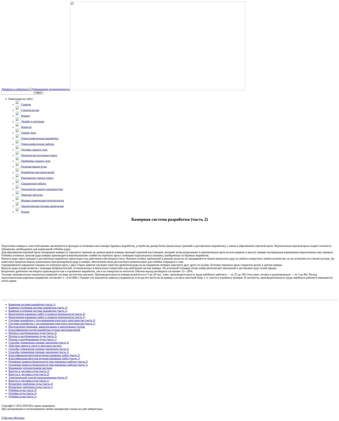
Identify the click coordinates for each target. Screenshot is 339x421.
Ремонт (25, 115)
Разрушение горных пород (37, 177)
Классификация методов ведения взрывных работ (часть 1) (44, 358)
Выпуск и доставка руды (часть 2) (28, 374)
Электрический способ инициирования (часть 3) (37, 377)
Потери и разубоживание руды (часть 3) (32, 333)
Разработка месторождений (37, 172)
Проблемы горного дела (35, 161)
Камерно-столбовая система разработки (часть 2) (37, 307)
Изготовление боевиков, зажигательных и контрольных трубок (46, 326)
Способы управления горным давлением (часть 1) (38, 352)
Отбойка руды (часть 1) (22, 396)
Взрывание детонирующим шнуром (30, 367)
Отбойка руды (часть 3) (22, 390)
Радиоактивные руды (34, 166)
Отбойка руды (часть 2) (22, 393)
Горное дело (28, 132)
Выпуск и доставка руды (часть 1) (28, 380)
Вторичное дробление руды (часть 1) (30, 387)
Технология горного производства (42, 189)
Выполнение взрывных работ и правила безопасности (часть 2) (46, 313)
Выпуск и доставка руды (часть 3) (28, 371)
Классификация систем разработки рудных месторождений (44, 329)
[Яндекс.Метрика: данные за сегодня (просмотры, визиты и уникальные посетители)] (12, 418)
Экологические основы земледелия (42, 206)
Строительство (30, 110)
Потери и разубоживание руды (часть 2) (32, 336)
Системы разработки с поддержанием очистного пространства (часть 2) (51, 320)
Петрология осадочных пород (39, 155)
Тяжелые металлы (32, 194)
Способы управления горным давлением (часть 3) (38, 342)
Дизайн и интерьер (32, 121)
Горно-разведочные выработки (39, 138)
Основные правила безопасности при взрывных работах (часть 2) (48, 361)
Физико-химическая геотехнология (42, 200)
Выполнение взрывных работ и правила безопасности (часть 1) (46, 317)
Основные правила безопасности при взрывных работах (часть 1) (48, 364)
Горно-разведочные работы (37, 144)
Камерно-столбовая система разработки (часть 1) (37, 310)
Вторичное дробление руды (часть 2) (30, 383)
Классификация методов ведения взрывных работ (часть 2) (44, 355)
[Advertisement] (169, 236)
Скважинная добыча (33, 183)
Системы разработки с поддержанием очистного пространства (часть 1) (51, 323)
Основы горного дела (34, 149)
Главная (26, 104)
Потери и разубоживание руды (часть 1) (32, 339)
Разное (25, 211)
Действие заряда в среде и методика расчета (35, 345)
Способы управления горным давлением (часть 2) (38, 348)
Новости (26, 127)
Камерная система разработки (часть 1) (31, 304)
